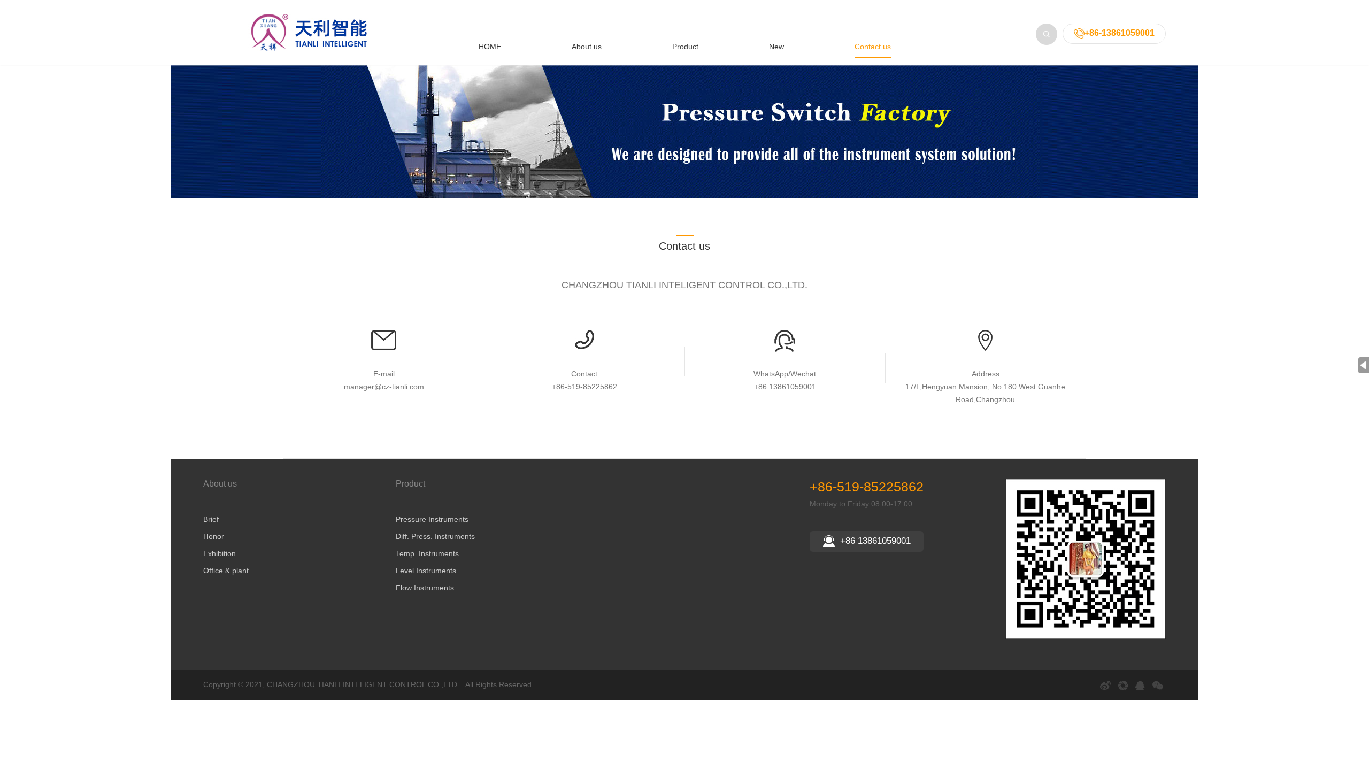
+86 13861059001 (875, 541)
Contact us (873, 46)
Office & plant (226, 570)
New (776, 46)
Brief (211, 519)
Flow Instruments (425, 587)
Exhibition (219, 553)
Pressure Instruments (432, 519)
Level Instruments (426, 570)
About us (587, 46)
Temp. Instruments (427, 553)
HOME (490, 46)
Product (685, 46)
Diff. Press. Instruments (435, 536)
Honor (213, 536)
